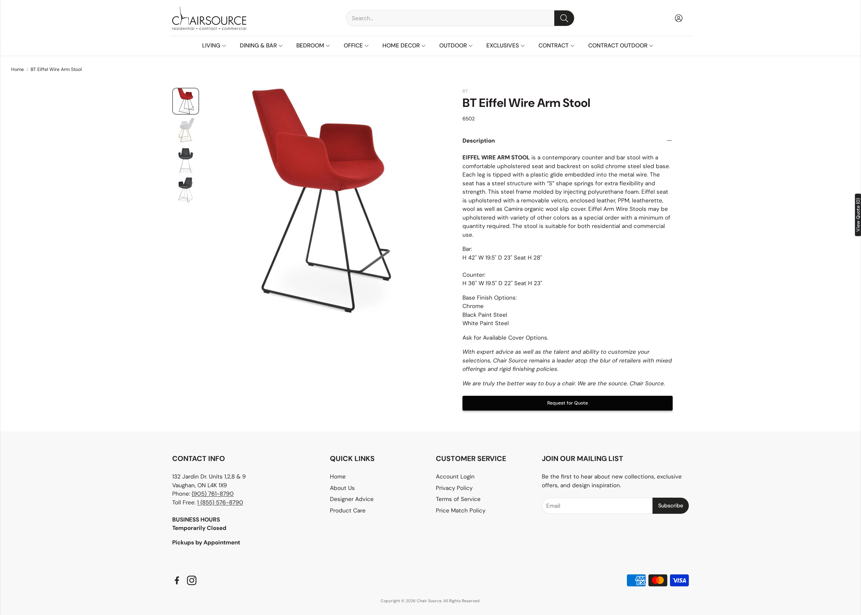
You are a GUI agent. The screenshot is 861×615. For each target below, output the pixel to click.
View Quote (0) (858, 215)
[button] (460, 18)
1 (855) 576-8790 (220, 502)
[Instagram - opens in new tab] (191, 580)
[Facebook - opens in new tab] (177, 580)
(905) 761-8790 (213, 493)
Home (17, 69)
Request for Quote (567, 403)
